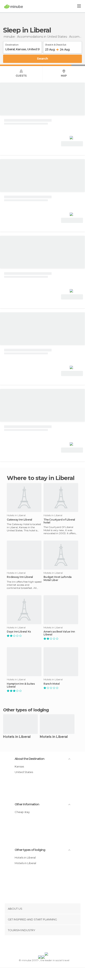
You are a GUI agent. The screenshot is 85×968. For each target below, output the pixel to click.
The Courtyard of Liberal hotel (59, 521)
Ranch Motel (52, 683)
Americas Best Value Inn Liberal (59, 633)
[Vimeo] (47, 945)
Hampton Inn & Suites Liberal (21, 685)
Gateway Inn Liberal (19, 519)
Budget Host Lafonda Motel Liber (58, 578)
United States (24, 772)
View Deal (72, 143)
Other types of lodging (30, 850)
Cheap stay (22, 812)
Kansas (19, 766)
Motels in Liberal (54, 737)
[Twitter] (41, 945)
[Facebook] (36, 945)
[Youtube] (52, 945)
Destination (12, 44)
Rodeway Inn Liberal (20, 577)
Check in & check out (55, 44)
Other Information (27, 804)
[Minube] (13, 6)
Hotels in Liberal (17, 737)
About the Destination (29, 759)
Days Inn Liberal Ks (19, 631)
